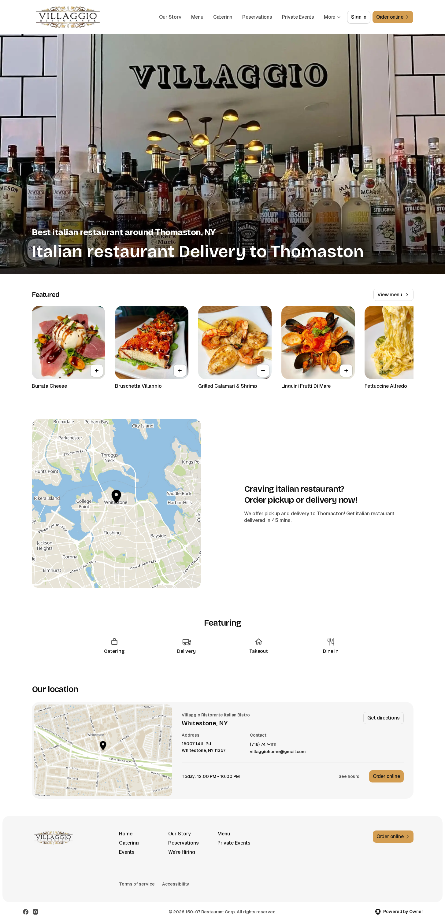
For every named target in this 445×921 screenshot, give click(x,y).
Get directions (383, 718)
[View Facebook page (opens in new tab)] (25, 911)
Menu (197, 17)
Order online (386, 776)
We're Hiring (181, 852)
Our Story (170, 17)
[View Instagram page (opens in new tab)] (35, 911)
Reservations (257, 17)
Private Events (298, 17)
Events (127, 852)
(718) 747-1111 (263, 744)
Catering (222, 17)
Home (125, 833)
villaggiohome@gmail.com (278, 752)
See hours (349, 776)
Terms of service (137, 884)
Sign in (358, 17)
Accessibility (175, 884)
